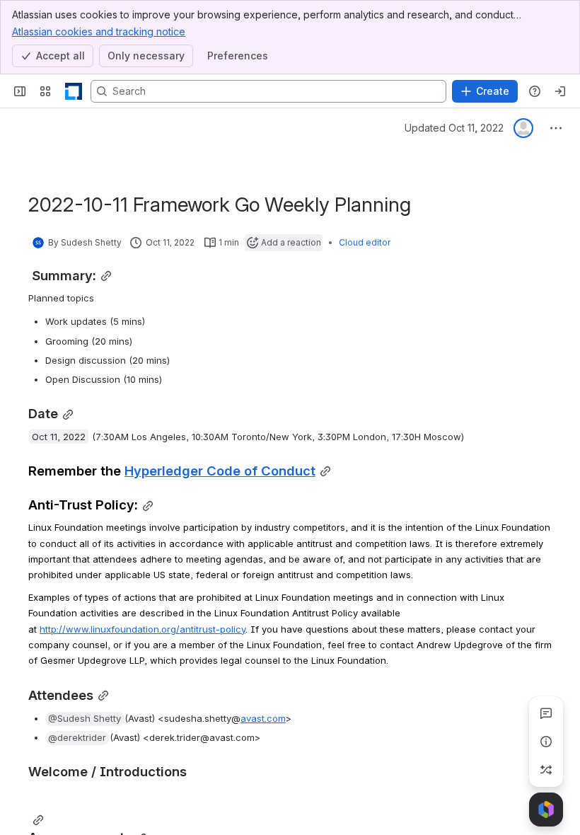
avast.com (263, 718)
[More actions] (556, 128)
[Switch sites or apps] (45, 91)
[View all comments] (546, 713)
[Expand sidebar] (19, 91)
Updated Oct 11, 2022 (454, 128)
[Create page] (546, 770)
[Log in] (560, 91)
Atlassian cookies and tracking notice (98, 31)
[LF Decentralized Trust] (73, 91)
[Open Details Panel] (546, 741)
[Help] (534, 91)
